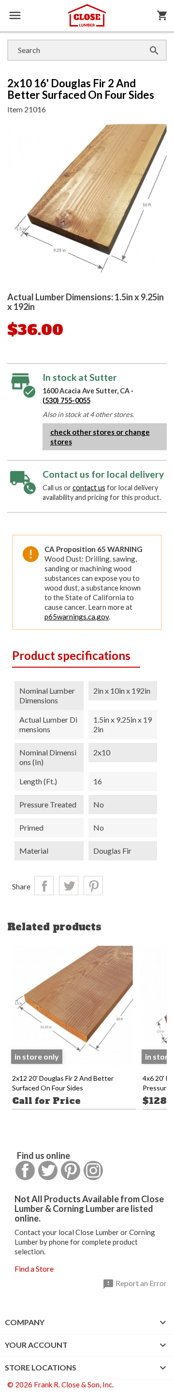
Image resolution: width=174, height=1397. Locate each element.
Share (44, 885)
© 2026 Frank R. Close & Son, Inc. (60, 1384)
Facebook (25, 1170)
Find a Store (34, 1268)
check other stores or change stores (100, 437)
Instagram (93, 1170)
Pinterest (93, 885)
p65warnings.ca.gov (76, 616)
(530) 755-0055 (66, 400)
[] (144, 40)
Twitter (48, 1170)
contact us (88, 488)
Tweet (68, 885)
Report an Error (134, 1284)
